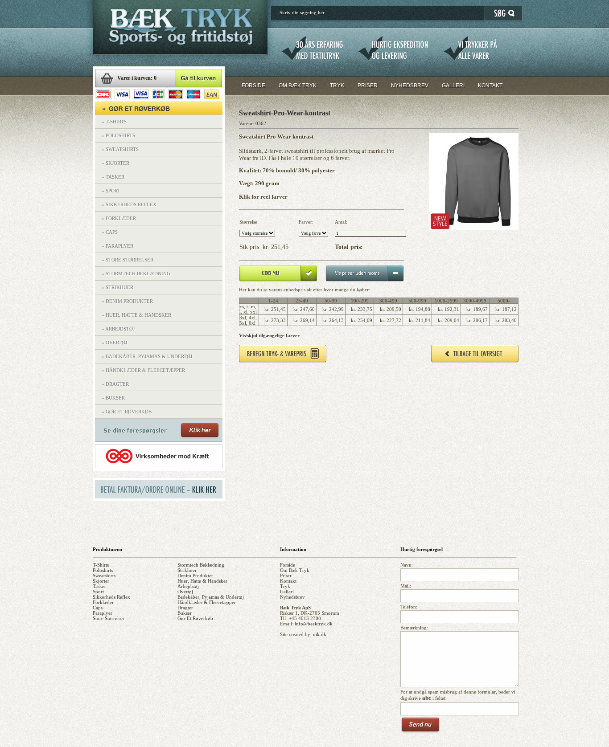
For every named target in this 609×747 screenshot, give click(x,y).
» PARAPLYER (117, 246)
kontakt (288, 581)
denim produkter (195, 575)
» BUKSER (113, 397)
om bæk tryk (294, 570)
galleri (287, 591)
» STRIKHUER (117, 287)
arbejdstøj (188, 586)
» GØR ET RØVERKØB (127, 411)
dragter (185, 607)
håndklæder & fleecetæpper (206, 602)
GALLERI (453, 85)
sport (98, 591)
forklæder (103, 602)
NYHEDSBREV (409, 85)
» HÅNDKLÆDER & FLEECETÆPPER (143, 370)
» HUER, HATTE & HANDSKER (136, 315)
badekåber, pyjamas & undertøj (210, 597)
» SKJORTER (115, 163)
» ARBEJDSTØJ (118, 328)
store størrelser (108, 618)
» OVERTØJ (114, 342)
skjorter (101, 581)
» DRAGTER (115, 384)
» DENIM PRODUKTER (127, 301)
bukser (184, 613)
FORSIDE (253, 85)
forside (287, 564)
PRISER (368, 85)
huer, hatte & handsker (202, 581)
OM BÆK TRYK (298, 85)
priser (286, 575)
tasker (99, 586)
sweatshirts (104, 575)
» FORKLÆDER (119, 218)
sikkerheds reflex (111, 597)
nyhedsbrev (292, 597)
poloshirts (103, 570)
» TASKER (113, 177)
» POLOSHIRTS (118, 135)
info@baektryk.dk (314, 623)
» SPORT (111, 190)
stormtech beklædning (200, 564)
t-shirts (101, 564)
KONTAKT (490, 85)
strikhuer (187, 570)
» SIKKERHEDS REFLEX (129, 204)
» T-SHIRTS (114, 121)
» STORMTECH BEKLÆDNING (136, 273)
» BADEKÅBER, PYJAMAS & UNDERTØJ (147, 356)
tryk (285, 586)
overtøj (185, 591)
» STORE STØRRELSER (127, 259)
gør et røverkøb (195, 618)
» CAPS (110, 232)
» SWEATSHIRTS (120, 149)
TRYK (337, 85)
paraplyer (102, 613)
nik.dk (319, 634)
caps (98, 607)
